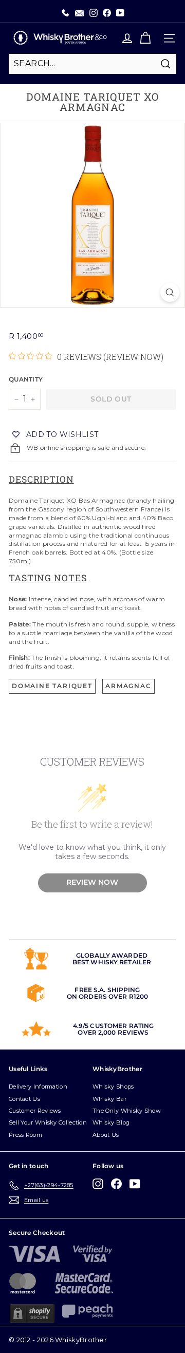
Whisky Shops (113, 1086)
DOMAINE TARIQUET (52, 686)
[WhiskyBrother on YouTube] (135, 1183)
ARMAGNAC (128, 686)
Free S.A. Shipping (107, 990)
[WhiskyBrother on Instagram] (97, 1183)
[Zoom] (169, 292)
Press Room (25, 1134)
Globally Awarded (111, 955)
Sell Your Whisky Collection (48, 1122)
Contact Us (24, 1098)
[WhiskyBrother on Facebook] (116, 1183)
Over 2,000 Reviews (113, 1032)
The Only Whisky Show (126, 1110)
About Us (105, 1134)
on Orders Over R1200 (107, 996)
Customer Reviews (35, 1110)
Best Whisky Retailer (111, 962)
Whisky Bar (109, 1098)
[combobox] (92, 63)
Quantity (25, 379)
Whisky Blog (111, 1122)
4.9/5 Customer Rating (113, 1026)
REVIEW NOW (92, 882)
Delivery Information (38, 1086)
